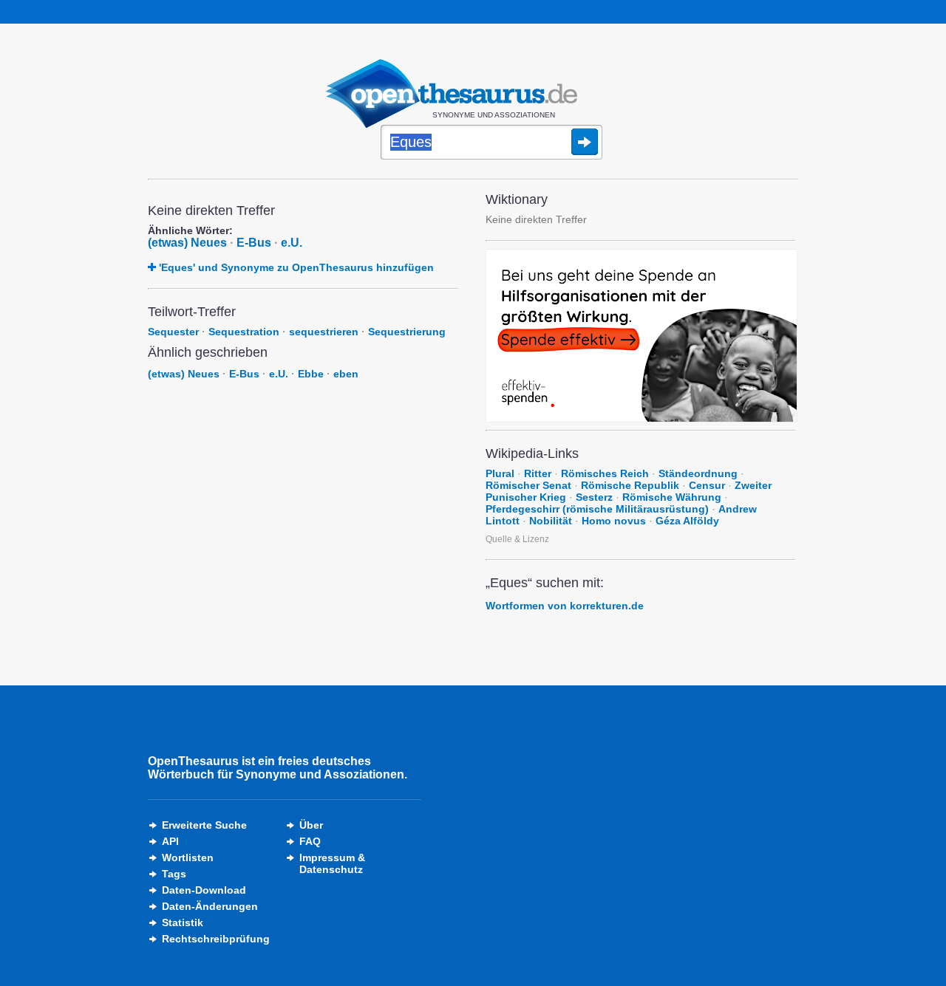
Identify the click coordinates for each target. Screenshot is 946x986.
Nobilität (550, 521)
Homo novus (614, 521)
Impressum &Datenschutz (332, 863)
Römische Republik (630, 485)
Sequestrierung (407, 332)
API (170, 841)
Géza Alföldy (687, 521)
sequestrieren (323, 332)
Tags (174, 874)
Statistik (182, 922)
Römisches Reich (605, 473)
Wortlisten (188, 857)
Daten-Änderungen (210, 906)
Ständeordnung (698, 473)
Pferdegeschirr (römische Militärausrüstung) (597, 509)
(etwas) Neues (187, 242)
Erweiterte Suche (204, 825)
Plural (500, 473)
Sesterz (594, 497)
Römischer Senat (528, 485)
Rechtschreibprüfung (216, 939)
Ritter (537, 473)
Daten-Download (204, 890)
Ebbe (311, 374)
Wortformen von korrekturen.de (565, 606)
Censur (707, 485)
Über (311, 825)
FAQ (310, 841)
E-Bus (253, 242)
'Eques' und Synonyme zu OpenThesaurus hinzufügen (296, 267)
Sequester (173, 332)
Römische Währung (671, 497)
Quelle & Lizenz (517, 539)
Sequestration (243, 332)
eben (345, 374)
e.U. (291, 242)
